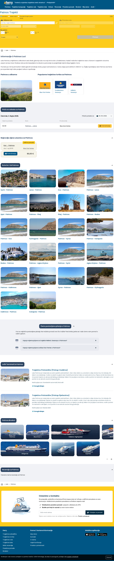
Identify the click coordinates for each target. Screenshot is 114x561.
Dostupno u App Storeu (90, 534)
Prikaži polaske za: (88, 116)
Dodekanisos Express (88, 452)
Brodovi (78, 7)
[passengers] (107, 459)
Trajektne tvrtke (8, 537)
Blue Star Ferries (65, 126)
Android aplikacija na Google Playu (102, 534)
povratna (4, 16)
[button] (93, 7)
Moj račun (86, 7)
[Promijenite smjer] (56, 23)
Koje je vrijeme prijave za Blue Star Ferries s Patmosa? (41, 348)
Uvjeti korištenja (35, 543)
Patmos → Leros (31, 126)
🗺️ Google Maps (38, 386)
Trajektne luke (42, 7)
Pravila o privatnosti (83, 516)
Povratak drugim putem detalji (26, 17)
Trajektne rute (31, 7)
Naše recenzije (8, 545)
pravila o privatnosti (72, 556)
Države (50, 7)
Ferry (5, 530)
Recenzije (58, 7)
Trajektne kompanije (18, 7)
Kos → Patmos (9, 145)
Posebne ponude (68, 7)
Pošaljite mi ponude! (96, 512)
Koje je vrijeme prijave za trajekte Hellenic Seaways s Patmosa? (45, 340)
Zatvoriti (109, 557)
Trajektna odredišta (10, 534)
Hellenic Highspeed (75, 437)
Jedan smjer (13, 16)
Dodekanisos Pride (63, 452)
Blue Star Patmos (12, 436)
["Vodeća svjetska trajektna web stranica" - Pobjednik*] (8, 3)
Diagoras (25, 453)
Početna (7, 7)
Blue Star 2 (37, 437)
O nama (33, 540)
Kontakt (33, 537)
